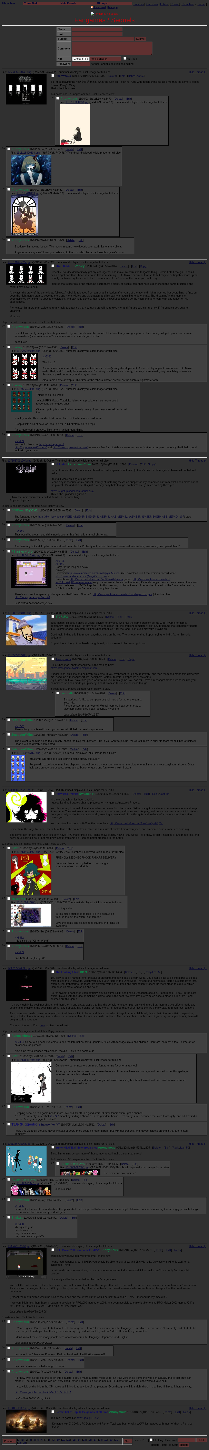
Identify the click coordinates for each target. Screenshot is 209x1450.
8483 (60, 931)
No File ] (132, 58)
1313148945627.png (19, 262)
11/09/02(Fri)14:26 (31, 1371)
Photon (175, 4)
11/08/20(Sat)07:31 (34, 720)
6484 (119, 972)
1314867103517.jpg (19, 1408)
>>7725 (60, 560)
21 (116, 1439)
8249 (102, 659)
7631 (60, 1322)
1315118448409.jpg (28, 193)
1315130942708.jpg (28, 902)
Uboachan (8, 3)
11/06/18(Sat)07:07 (98, 1250)
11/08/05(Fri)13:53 (31, 540)
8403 (54, 385)
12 (68, 1439)
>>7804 (19, 1041)
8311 (64, 720)
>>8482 (19, 937)
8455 (115, 1163)
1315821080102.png (19, 613)
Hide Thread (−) (198, 72)
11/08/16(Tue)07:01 (75, 659)
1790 (102, 75)
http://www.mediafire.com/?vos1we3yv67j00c (136, 823)
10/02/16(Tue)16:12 (75, 75)
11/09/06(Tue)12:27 (31, 946)
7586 (68, 510)
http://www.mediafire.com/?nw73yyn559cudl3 (93, 573)
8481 (59, 189)
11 (63, 1439)
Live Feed (99, 7)
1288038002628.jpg (19, 790)
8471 (54, 1217)
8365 (54, 347)
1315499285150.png (28, 752)
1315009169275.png (28, 1183)
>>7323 (19, 531)
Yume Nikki (31, 3)
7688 (60, 1359)
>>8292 (19, 726)
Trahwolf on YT (50, 1124)
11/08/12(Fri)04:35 (81, 266)
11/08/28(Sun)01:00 (27, 1056)
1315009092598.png (77, 1167)
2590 (123, 464)
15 (84, 1439)
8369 (65, 734)
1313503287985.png (19, 655)
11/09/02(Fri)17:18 (83, 1163)
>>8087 (60, 563)
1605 (147, 1147)
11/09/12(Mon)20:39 (34, 551)
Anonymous (63, 75)
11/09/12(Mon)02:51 (74, 616)
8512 (91, 1124)
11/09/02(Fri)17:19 (34, 1179)
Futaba (164, 4)
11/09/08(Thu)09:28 (34, 749)
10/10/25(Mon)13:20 (87, 793)
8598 (64, 551)
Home (201, 4)
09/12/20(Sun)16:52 (97, 1147)
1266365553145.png (19, 72)
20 (111, 1439)
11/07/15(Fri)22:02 (32, 1035)
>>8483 (19, 952)
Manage (113, 7)
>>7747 (54, 1116)
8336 (60, 326)
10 (58, 1439)
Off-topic (102, 3)
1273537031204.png (19, 460)
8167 (114, 266)
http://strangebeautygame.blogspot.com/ (74, 667)
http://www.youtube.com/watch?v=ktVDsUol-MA (43, 1392)
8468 (59, 1200)
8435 (157, 1412)
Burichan (138, 4)
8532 (65, 749)
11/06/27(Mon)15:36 (32, 1359)
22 (19, 1442)
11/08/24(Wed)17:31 (29, 347)
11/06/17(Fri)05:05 (36, 510)
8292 (102, 693)
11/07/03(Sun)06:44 (31, 525)
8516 (60, 946)
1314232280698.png (28, 350)
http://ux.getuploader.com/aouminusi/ (72, 490)
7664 (58, 1348)
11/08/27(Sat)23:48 (26, 848)
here (42, 1025)
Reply (131, 75)
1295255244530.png (19, 968)
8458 (58, 1106)
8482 (56, 898)
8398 (50, 848)
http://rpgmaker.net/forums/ (31, 447)
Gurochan (152, 4)
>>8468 (19, 1224)
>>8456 (19, 1206)
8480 (59, 149)
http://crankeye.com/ (51, 444)
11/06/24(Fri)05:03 (31, 1348)
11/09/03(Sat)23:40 (31, 149)
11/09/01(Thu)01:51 (103, 1412)
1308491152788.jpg (19, 1246)
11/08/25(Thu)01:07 (34, 734)
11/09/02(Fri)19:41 (31, 1106)
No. (97, 75)
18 (100, 1439)
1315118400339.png (28, 152)
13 (73, 1439)
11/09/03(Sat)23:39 (80, 98)
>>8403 (19, 441)
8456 (66, 1179)
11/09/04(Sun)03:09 (30, 898)
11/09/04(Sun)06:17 (31, 931)
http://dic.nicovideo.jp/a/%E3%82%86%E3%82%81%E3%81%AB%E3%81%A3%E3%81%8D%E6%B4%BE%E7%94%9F (111, 516)
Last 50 (140, 75)
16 (89, 1439)
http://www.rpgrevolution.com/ (70, 447)
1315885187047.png (28, 555)
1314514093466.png (28, 851)
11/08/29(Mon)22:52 (28, 385)
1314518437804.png (28, 1059)
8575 (100, 616)
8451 (58, 1371)
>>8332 (46, 356)
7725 (60, 525)
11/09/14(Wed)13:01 (32, 240)
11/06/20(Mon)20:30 (32, 1322)
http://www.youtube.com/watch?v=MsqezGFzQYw (122, 594)
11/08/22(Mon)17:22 (32, 326)
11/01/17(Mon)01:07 (83, 972)
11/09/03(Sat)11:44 (31, 1200)
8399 (50, 1056)
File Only (158, 1440)
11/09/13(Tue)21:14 (31, 435)
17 (95, 1439)
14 (79, 1439)
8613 (60, 435)
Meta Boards (68, 3)
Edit (122, 75)
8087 (58, 540)
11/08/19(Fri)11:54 (77, 693)
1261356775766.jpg (19, 1143)
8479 (108, 98)
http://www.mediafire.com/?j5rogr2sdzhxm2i (81, 576)
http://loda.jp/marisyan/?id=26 (32, 597)
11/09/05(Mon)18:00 (47, 1124)
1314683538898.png (28, 388)
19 (105, 1439)
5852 (126, 793)
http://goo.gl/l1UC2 (88, 1417)
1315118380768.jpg (77, 102)
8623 (61, 240)
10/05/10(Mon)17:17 (85, 464)
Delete (112, 75)
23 (24, 1442)
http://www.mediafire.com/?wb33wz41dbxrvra (96, 579)
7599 (148, 1250)
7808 (62, 1035)
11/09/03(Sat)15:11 (28, 1217)
